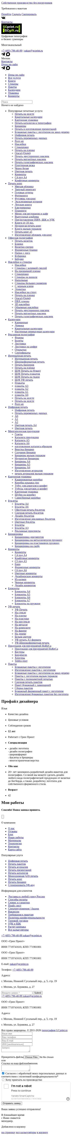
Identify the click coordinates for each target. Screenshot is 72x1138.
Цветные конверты (26, 573)
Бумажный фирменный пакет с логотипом (39, 691)
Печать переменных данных (31, 138)
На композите (22, 627)
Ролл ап (19, 141)
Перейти (6, 14)
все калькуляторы (26, 1132)
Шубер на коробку (25, 494)
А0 (16, 416)
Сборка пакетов (24, 688)
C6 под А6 (21, 570)
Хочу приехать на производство (23, 1079)
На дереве (20, 633)
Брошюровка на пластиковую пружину (37, 543)
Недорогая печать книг (28, 225)
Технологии (15, 843)
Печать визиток (24, 240)
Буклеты (13, 500)
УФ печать (14, 606)
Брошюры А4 (22, 461)
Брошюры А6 (22, 467)
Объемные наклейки (26, 307)
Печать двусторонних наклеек (32, 156)
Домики (19, 325)
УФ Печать (21, 609)
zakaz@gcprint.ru (33, 50)
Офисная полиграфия (20, 237)
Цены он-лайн (9, 64)
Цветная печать (23, 171)
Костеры (19, 651)
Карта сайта (15, 849)
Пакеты (12, 86)
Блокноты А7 (22, 600)
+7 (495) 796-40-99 (11, 50)
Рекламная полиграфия (21, 334)
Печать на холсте (24, 113)
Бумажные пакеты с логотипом (33, 667)
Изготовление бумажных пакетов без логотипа (41, 694)
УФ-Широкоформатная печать (32, 642)
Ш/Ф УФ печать (24, 379)
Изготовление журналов (29, 470)
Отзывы (12, 831)
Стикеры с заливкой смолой (31, 268)
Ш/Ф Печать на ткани (27, 376)
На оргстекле (22, 621)
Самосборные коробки (28, 497)
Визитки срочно (24, 246)
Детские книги (23, 204)
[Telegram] (3, 55)
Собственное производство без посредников (26, 2)
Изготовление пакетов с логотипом (35, 670)
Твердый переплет (25, 189)
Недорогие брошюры (27, 458)
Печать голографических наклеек (34, 162)
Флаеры (19, 337)
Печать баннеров (24, 364)
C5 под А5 (21, 561)
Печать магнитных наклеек (30, 159)
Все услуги (14, 77)
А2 (16, 422)
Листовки (20, 343)
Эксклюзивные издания (28, 201)
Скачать (16, 14)
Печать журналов (18, 867)
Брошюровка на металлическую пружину (38, 540)
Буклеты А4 (21, 503)
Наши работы (16, 837)
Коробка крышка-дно (27, 482)
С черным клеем (24, 286)
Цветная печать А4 (26, 425)
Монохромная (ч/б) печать (23, 876)
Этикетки (20, 289)
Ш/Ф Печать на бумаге (28, 370)
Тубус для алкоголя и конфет (31, 485)
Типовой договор (18, 920)
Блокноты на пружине (27, 603)
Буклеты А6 (21, 506)
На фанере (21, 630)
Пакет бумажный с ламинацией (33, 685)
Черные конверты (25, 582)
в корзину (42, 1132)
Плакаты (20, 382)
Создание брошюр (25, 452)
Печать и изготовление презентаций (35, 129)
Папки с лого (22, 253)
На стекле (20, 612)
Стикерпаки (22, 147)
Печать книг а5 (23, 231)
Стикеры (13, 83)
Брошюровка (15, 534)
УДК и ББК (14, 923)
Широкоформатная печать (30, 361)
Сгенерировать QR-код (21, 885)
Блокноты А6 (22, 597)
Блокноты (13, 588)
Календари (14, 89)
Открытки (20, 349)
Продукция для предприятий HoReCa (29, 645)
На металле (21, 624)
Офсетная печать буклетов (30, 509)
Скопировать (29, 14)
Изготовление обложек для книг (33, 234)
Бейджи (19, 259)
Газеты (19, 434)
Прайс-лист (14, 905)
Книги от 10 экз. (24, 222)
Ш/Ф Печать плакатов (27, 373)
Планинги (20, 210)
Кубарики (20, 256)
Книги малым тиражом (28, 228)
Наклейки (20, 144)
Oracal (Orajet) (23, 153)
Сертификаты (22, 352)
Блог (10, 834)
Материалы (14, 840)
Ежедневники (23, 207)
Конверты (13, 96)
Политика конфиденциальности (26, 917)
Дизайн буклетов (24, 515)
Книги (12, 80)
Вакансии (13, 911)
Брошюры (20, 126)
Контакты (7, 21)
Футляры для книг (25, 198)
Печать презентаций (19, 870)
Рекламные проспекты (28, 531)
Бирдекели (21, 654)
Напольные (21, 280)
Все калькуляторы (18, 929)
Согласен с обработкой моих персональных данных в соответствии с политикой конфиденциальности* (33, 1075)
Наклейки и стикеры (20, 262)
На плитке (21, 615)
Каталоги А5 (22, 440)
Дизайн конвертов (25, 585)
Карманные (21, 322)
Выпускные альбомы (27, 216)
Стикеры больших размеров (31, 283)
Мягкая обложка (24, 186)
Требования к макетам (20, 914)
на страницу (8, 1132)
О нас (11, 828)
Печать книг (15, 183)
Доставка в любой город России (26, 896)
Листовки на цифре (26, 346)
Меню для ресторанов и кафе (31, 213)
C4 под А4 (21, 177)
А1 (16, 419)
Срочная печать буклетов (29, 512)
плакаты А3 (21, 385)
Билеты (19, 340)
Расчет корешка (17, 926)
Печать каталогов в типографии (33, 123)
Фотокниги (21, 195)
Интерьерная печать (19, 355)
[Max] (8, 55)
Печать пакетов (17, 863)
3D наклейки (22, 304)
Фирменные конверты (27, 567)
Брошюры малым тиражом (30, 455)
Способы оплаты (17, 899)
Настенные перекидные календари (35, 331)
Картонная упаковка (26, 120)
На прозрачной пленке (28, 271)
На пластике (22, 618)
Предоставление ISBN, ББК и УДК (35, 219)
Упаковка (13, 93)
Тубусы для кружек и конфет (31, 488)
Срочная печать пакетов (28, 682)
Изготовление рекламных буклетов (35, 518)
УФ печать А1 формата (28, 639)
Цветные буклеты (25, 521)
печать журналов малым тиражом (34, 473)
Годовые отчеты (24, 192)
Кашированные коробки (29, 479)
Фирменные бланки (26, 249)
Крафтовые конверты (27, 180)
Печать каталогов (18, 873)
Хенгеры (20, 657)
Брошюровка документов (29, 537)
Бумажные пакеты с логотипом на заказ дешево (42, 132)
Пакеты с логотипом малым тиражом (36, 676)
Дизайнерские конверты (29, 576)
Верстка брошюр (24, 449)
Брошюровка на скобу (27, 546)
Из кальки (20, 579)
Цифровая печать (24, 135)
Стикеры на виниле (26, 277)
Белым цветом (23, 636)
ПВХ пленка (22, 301)
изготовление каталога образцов (33, 446)
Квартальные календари (28, 117)
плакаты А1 (21, 392)
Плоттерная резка (25, 165)
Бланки (19, 243)
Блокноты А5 (22, 594)
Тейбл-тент (21, 660)
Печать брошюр (17, 882)
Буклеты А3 (21, 528)
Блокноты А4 (22, 591)
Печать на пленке (25, 150)
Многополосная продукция (23, 431)
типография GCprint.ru (54, 1030)
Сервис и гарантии (19, 902)
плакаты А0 (21, 395)
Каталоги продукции (27, 437)
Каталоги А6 (22, 443)
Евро (17, 564)
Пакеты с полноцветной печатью (34, 679)
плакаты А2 (21, 389)
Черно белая (22, 168)
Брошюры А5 (22, 464)
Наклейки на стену (26, 292)
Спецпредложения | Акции (23, 908)
